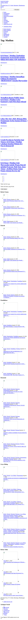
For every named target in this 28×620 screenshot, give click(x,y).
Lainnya (2, 136)
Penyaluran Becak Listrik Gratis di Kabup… (13, 595)
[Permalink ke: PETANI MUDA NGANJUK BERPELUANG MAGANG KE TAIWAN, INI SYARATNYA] (10, 456)
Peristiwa (9, 199)
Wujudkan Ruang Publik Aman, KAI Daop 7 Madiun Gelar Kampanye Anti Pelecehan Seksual (13, 100)
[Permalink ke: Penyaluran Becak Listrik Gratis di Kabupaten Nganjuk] (10, 592)
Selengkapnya (4, 62)
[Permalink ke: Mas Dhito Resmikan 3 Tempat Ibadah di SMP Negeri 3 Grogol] (10, 324)
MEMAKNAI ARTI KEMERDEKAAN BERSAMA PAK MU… (12, 352)
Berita (4, 199)
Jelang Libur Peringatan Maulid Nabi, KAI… (13, 200)
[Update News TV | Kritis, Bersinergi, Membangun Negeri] (14, 6)
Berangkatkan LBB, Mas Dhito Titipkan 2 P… (14, 374)
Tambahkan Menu (7, 26)
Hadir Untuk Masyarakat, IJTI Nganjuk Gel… (13, 504)
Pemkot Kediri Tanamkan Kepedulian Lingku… (14, 363)
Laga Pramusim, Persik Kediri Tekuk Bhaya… (14, 208)
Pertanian (5, 445)
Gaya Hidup (3, 94)
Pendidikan (3, 73)
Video (4, 560)
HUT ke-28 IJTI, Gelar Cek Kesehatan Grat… (14, 492)
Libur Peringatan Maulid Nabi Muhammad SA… (14, 271)
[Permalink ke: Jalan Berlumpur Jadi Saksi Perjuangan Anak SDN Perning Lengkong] (10, 570)
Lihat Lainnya (4, 189)
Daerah (8, 281)
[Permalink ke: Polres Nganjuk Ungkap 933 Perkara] (10, 581)
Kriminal (16, 515)
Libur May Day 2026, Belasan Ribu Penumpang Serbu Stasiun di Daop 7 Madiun (14, 121)
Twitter (6, 609)
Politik (8, 221)
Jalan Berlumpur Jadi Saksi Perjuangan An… (13, 573)
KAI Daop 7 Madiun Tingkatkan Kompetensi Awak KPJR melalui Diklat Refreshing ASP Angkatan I (13, 57)
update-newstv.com (7, 601)
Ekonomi (13, 389)
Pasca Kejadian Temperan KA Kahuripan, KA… (14, 215)
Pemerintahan (14, 281)
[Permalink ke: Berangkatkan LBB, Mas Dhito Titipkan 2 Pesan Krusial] (10, 372)
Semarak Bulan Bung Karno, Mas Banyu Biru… (14, 533)
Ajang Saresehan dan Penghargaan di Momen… (14, 562)
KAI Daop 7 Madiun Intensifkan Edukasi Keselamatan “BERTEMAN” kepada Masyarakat (14, 79)
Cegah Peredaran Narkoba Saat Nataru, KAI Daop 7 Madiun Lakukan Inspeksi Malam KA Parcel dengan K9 (12, 143)
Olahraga (9, 206)
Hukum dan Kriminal (8, 515)
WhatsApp (7, 610)
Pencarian (17, 9)
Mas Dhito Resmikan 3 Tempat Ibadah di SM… (14, 326)
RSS (6, 614)
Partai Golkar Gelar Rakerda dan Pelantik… (13, 222)
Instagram (7, 611)
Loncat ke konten (4, 1)
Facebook (7, 607)
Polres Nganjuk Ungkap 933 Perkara (11, 584)
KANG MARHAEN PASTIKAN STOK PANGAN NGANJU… (13, 392)
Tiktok (5, 613)
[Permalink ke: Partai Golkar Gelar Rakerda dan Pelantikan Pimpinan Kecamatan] (5, 220)
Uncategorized (4, 52)
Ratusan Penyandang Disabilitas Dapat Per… (13, 546)
